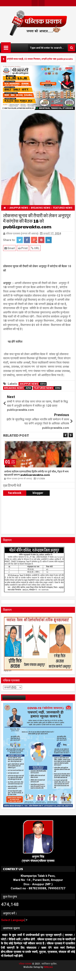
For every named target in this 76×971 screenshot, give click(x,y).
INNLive (48, 967)
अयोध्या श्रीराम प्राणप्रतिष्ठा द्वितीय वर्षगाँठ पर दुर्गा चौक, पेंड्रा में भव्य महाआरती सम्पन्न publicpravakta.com (36, 473)
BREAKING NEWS (17, 388)
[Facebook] (41, 3)
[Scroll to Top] (70, 965)
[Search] (71, 47)
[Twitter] (35, 3)
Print (24, 248)
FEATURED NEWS (47, 388)
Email (11, 248)
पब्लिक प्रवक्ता (25, 963)
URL (36, 248)
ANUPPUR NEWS (32, 384)
